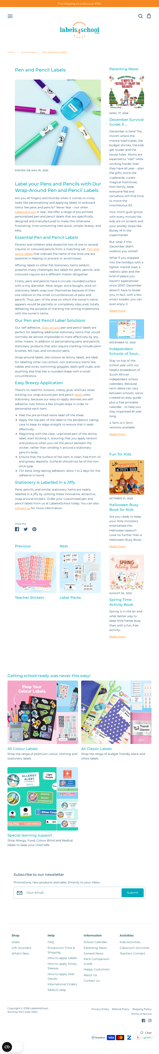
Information (93, 935)
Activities (127, 935)
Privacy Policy (100, 1009)
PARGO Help (57, 990)
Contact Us (92, 981)
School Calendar (95, 942)
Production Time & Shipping (61, 950)
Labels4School (25, 212)
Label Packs (70, 597)
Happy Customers (97, 969)
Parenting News (95, 948)
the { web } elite (27, 1011)
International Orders (62, 984)
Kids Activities (130, 942)
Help (51, 935)
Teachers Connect (132, 953)
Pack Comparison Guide (96, 961)
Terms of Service (141, 1013)
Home (11, 52)
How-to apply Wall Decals (61, 976)
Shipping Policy (142, 1009)
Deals (16, 942)
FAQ (51, 942)
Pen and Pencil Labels (53, 52)
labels (78, 395)
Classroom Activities (134, 948)
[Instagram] (148, 1020)
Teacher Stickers (29, 597)
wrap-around (50, 327)
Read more (117, 311)
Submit (132, 893)
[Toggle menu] (10, 16)
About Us (90, 975)
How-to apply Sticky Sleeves (62, 966)
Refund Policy (120, 1009)
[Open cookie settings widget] (12, 1047)
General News (27, 52)
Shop (15, 935)
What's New (20, 953)
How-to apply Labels (62, 958)
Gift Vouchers (21, 948)
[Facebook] (142, 1020)
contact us (22, 508)
